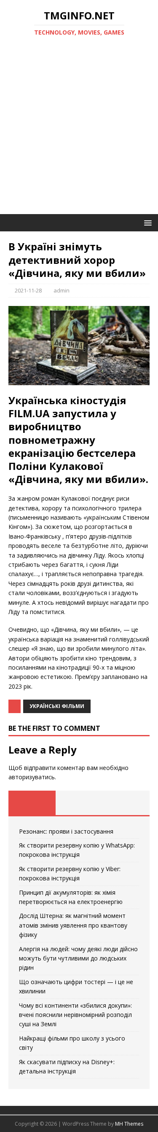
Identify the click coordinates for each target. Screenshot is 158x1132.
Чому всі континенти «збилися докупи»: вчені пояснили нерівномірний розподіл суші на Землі (75, 1014)
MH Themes (129, 1123)
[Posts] (32, 803)
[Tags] (79, 803)
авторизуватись (31, 777)
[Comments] (126, 803)
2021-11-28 (28, 290)
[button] (146, 222)
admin (62, 290)
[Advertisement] (79, 131)
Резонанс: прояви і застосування (66, 831)
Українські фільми (56, 706)
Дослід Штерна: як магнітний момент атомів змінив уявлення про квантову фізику (73, 925)
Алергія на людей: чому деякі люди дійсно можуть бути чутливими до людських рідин (78, 958)
